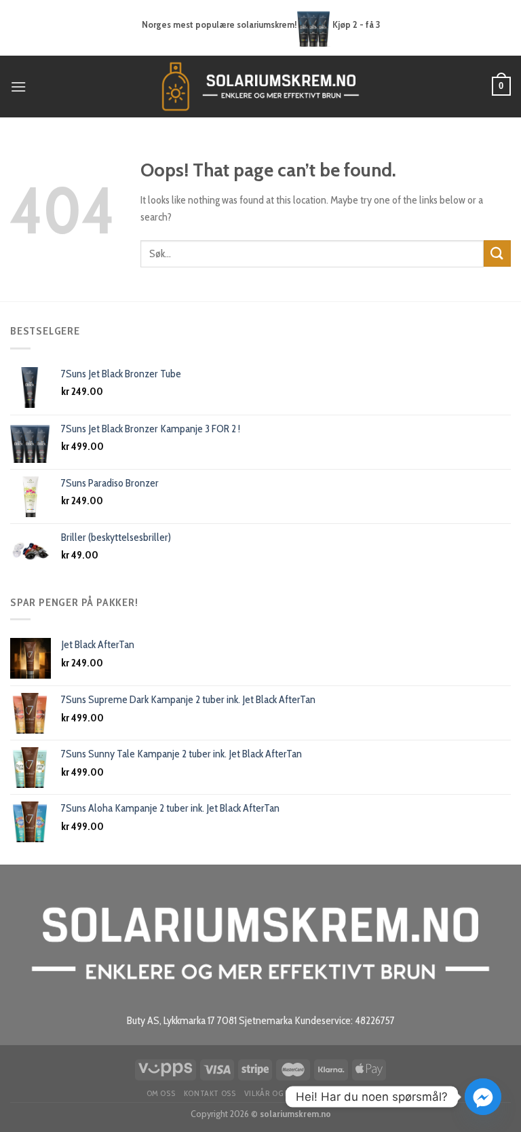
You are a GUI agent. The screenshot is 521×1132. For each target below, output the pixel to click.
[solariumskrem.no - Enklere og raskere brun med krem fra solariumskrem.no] (260, 86)
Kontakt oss (210, 1093)
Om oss (161, 1093)
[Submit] (497, 253)
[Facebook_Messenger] (483, 1096)
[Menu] (18, 86)
